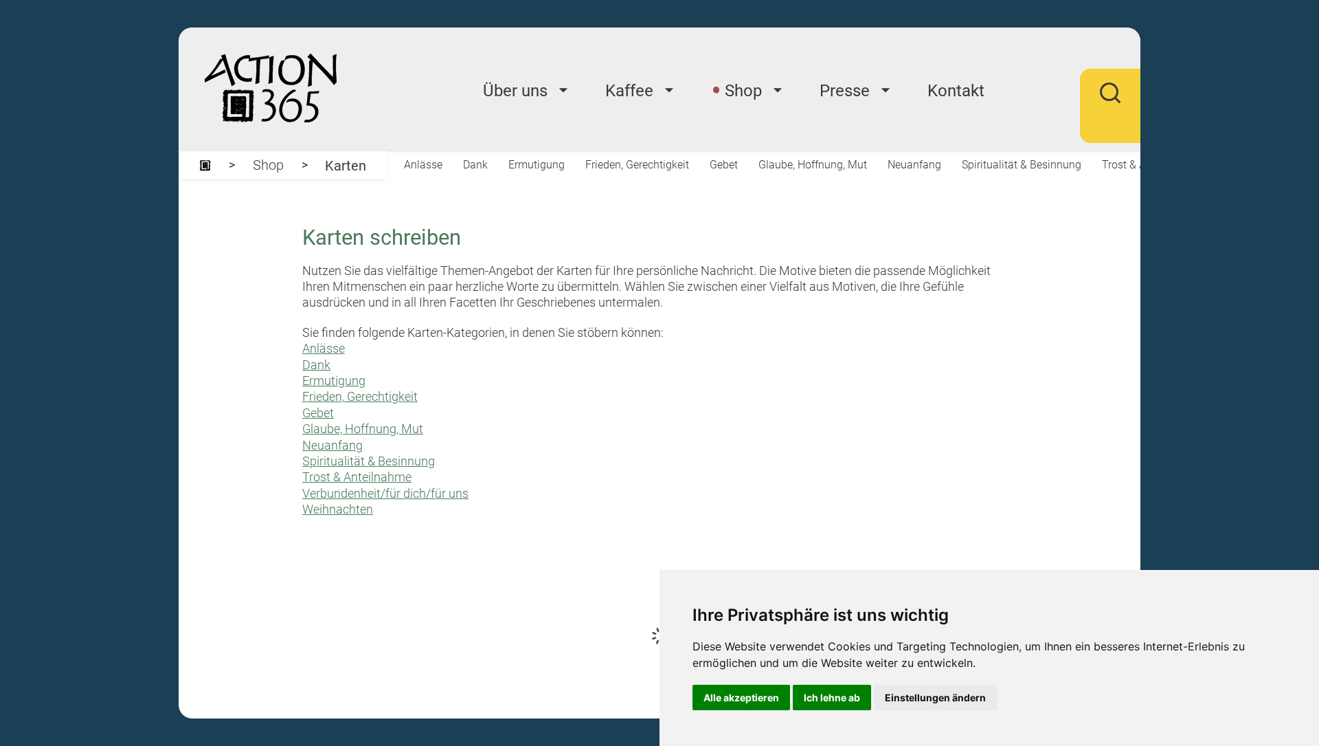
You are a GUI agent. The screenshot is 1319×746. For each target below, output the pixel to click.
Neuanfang (914, 164)
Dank (475, 164)
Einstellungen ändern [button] (935, 697)
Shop (743, 90)
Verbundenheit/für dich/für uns (385, 493)
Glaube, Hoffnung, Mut (812, 164)
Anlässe (423, 164)
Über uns (515, 90)
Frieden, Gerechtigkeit (637, 164)
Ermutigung (536, 164)
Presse (845, 90)
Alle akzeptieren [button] (741, 697)
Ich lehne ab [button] (832, 697)
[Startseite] (205, 165)
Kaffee (629, 90)
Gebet (724, 164)
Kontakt (955, 90)
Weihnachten (337, 509)
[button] (1110, 102)
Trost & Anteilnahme (357, 477)
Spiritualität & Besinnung (1021, 164)
